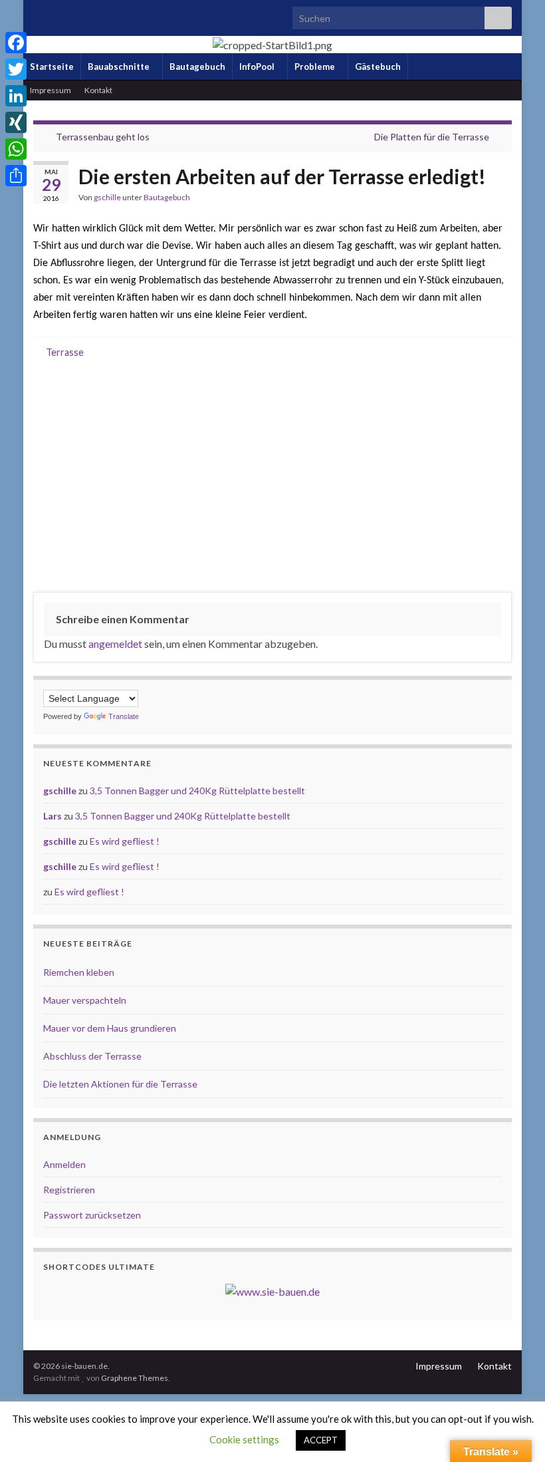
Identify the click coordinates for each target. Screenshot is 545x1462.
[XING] (16, 122)
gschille (107, 197)
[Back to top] (515, 1432)
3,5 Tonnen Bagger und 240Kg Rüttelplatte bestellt (197, 790)
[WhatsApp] (16, 149)
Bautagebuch (197, 66)
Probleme (315, 66)
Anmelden (64, 1164)
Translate (123, 716)
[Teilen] (16, 175)
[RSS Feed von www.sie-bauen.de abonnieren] (39, 14)
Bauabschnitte (120, 66)
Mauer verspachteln (84, 1000)
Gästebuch (378, 66)
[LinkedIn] (16, 95)
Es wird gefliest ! (125, 841)
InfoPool (257, 66)
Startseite (52, 66)
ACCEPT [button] (321, 1440)
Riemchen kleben (78, 972)
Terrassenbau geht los (103, 136)
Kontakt (98, 90)
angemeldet (115, 643)
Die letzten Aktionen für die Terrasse (120, 1084)
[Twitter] (16, 69)
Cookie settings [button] (244, 1439)
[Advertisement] (272, 478)
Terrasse (65, 352)
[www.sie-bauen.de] (272, 1290)
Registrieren (69, 1189)
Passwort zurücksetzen (92, 1215)
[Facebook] (16, 42)
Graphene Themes (134, 1378)
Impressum (50, 90)
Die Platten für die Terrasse (431, 136)
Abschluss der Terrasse (92, 1056)
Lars (52, 815)
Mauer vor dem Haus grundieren (109, 1028)
